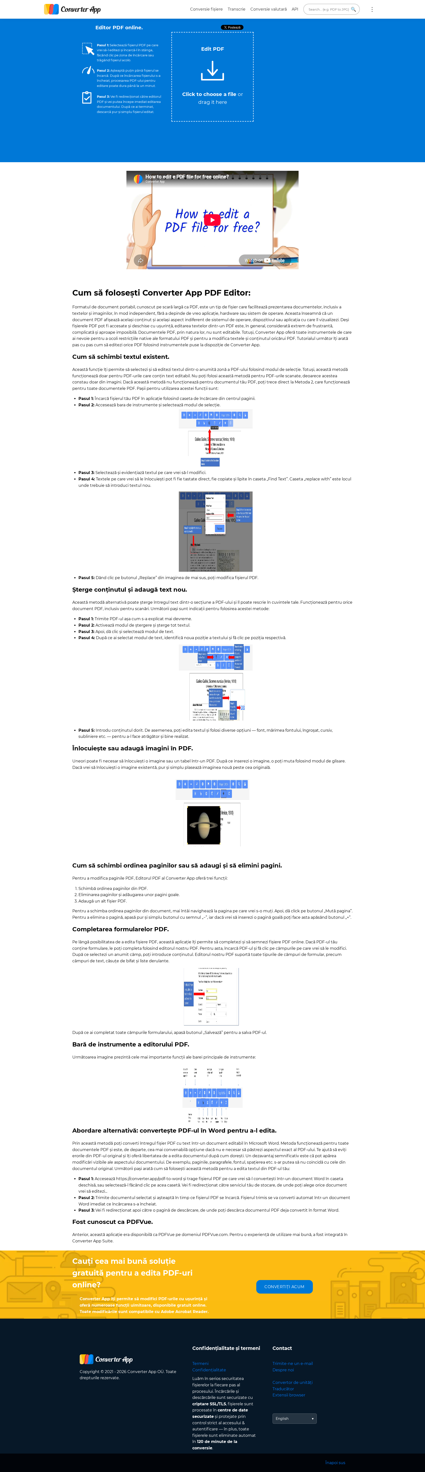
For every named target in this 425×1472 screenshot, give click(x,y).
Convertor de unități (293, 1382)
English (282, 1418)
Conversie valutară (268, 9)
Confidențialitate (209, 1370)
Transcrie (236, 9)
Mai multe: (372, 9)
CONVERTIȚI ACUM (284, 1286)
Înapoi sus (335, 1462)
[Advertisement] (301, 66)
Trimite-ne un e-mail (293, 1363)
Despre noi (283, 1370)
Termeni (200, 1363)
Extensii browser (289, 1395)
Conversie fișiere (206, 9)
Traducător (283, 1389)
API (295, 9)
